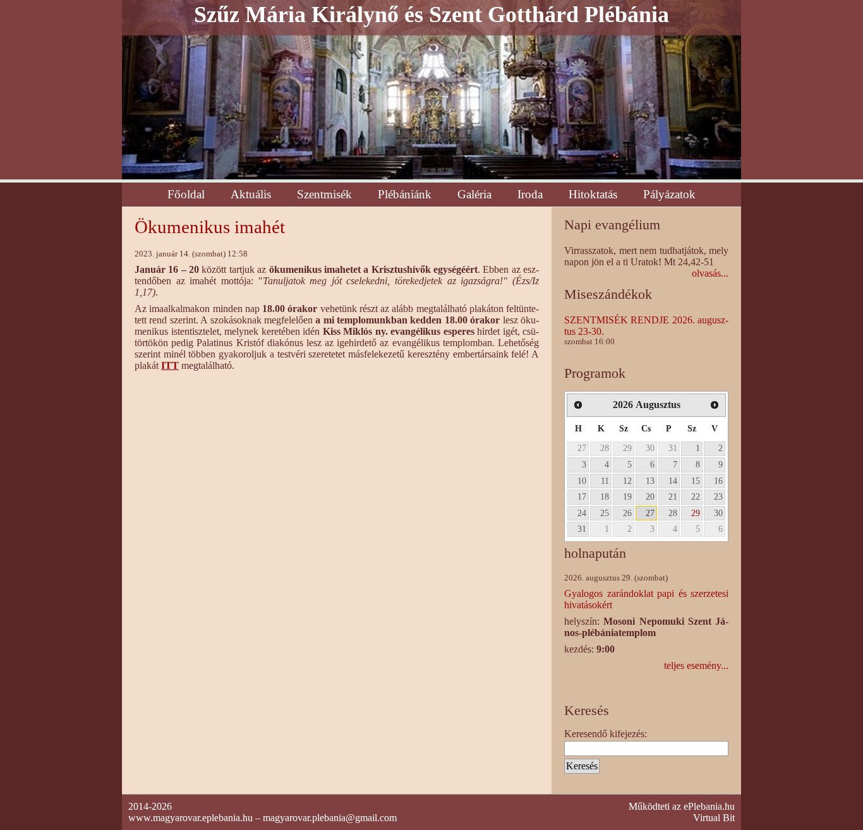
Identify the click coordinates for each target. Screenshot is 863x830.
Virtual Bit (714, 817)
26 (627, 513)
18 (604, 496)
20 (650, 496)
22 (695, 496)
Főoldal (186, 194)
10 (581, 481)
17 (581, 496)
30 (650, 448)
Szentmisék (324, 194)
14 (672, 481)
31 (672, 448)
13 (650, 481)
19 (627, 496)
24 (581, 513)
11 (605, 481)
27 (581, 448)
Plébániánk (404, 194)
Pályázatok (669, 194)
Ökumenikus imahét (210, 227)
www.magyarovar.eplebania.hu (190, 817)
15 (695, 481)
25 (604, 513)
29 (627, 448)
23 (718, 496)
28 (604, 448)
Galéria (474, 194)
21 (672, 496)
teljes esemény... (696, 665)
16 (718, 481)
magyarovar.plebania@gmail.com (330, 817)
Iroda (530, 194)
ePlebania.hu (709, 806)
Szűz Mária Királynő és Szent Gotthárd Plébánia (431, 14)
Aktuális (251, 194)
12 (627, 481)
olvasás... (710, 273)
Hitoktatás (593, 194)
